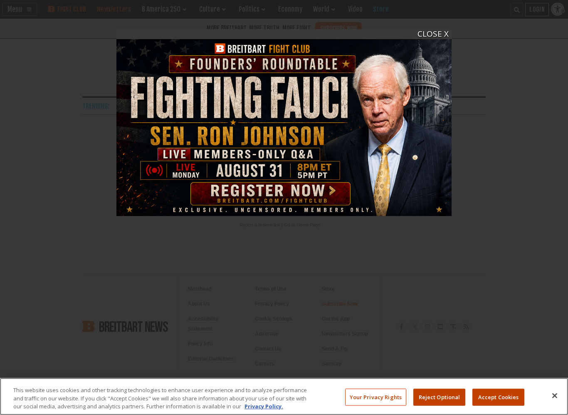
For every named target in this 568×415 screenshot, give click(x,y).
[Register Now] (284, 122)
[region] (284, 396)
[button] (428, 34)
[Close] (555, 395)
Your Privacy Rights (376, 396)
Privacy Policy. (263, 406)
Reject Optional (439, 396)
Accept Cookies (498, 396)
